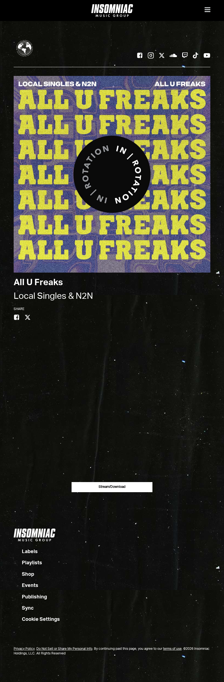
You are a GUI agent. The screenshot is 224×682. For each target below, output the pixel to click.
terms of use (172, 649)
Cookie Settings (41, 619)
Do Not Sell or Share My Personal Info (64, 649)
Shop (28, 574)
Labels (30, 551)
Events (30, 585)
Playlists (32, 562)
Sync (28, 608)
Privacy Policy (24, 649)
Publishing (34, 597)
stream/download (112, 487)
